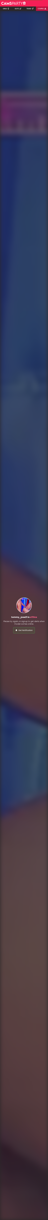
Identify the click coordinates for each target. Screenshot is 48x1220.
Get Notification (25, 630)
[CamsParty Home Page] (13, 3)
